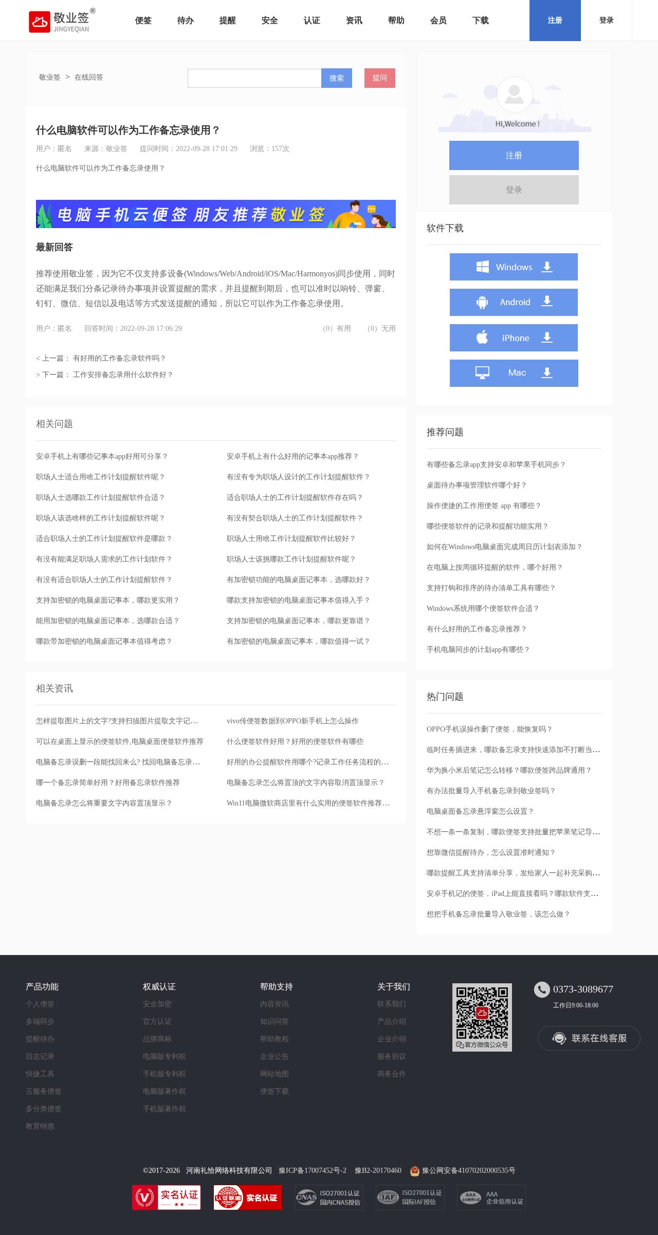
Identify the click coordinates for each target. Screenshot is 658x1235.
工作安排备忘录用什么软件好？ (123, 375)
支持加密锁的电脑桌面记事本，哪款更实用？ (108, 600)
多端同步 (40, 1021)
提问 (380, 78)
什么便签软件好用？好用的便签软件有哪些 (295, 741)
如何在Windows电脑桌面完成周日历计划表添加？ (505, 547)
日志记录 (40, 1056)
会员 (438, 20)
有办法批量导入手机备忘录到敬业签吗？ (491, 791)
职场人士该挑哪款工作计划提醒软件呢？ (291, 559)
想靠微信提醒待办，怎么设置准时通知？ (491, 852)
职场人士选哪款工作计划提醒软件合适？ (101, 497)
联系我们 (391, 1004)
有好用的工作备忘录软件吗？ (120, 358)
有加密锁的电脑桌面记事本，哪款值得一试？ (299, 641)
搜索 (337, 78)
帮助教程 (274, 1039)
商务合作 (391, 1074)
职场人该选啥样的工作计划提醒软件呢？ (101, 518)
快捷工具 (40, 1074)
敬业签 (50, 77)
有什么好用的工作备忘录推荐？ (477, 629)
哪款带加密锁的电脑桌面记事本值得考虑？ (104, 641)
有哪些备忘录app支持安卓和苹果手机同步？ (496, 465)
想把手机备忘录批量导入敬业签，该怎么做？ (499, 914)
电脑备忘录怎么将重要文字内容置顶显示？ (104, 803)
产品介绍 (391, 1021)
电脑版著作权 (164, 1091)
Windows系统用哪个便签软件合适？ (483, 608)
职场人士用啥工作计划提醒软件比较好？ (291, 538)
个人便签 (40, 1004)
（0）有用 (335, 328)
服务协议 (391, 1056)
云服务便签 (44, 1091)
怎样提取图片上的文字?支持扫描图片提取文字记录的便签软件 (134, 721)
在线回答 (89, 77)
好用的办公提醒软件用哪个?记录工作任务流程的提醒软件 (318, 762)
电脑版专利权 (164, 1056)
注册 (555, 20)
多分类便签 (44, 1109)
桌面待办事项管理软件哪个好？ (477, 485)
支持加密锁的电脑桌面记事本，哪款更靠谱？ (299, 621)
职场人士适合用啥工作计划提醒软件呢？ (101, 477)
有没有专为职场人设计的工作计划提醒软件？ (299, 477)
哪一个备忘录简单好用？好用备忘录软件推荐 (108, 783)
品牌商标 (157, 1039)
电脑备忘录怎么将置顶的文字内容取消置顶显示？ (306, 783)
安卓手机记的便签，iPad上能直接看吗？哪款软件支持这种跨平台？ (534, 893)
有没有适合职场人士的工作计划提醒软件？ (104, 580)
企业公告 (274, 1056)
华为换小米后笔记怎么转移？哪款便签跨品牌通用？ (509, 770)
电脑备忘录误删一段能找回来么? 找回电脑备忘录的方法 (125, 762)
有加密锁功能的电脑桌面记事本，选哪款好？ (299, 580)
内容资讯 (274, 1004)
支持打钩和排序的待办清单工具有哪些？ (491, 588)
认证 (312, 20)
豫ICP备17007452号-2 (312, 1170)
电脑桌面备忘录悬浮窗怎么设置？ (481, 811)
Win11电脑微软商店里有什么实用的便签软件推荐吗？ (311, 803)
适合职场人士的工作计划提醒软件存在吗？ (295, 497)
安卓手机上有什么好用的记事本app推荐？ (293, 456)
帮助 (396, 20)
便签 (143, 20)
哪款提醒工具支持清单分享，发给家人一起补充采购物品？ (520, 873)
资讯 (354, 20)
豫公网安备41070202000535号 (469, 1170)
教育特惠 (40, 1126)
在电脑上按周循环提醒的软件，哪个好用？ (495, 567)
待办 (185, 20)
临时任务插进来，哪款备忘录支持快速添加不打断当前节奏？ (524, 750)
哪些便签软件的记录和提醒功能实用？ (488, 526)
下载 (480, 20)
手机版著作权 (164, 1109)
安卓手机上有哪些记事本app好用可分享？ (102, 456)
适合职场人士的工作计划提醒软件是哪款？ (104, 538)
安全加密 (157, 1004)
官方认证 (157, 1021)
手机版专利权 (164, 1074)
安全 (270, 20)
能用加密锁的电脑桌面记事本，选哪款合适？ (108, 621)
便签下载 (274, 1091)
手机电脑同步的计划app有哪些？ (479, 649)
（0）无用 (379, 328)
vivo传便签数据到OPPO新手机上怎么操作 (293, 721)
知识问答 (274, 1021)
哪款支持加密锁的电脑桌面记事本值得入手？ (299, 600)
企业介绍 (391, 1039)
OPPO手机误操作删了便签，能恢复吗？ (490, 729)
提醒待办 (40, 1039)
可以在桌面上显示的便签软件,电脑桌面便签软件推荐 (120, 741)
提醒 (228, 20)
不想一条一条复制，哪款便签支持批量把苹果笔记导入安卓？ (524, 832)
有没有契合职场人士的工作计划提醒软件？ (295, 518)
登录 (606, 20)
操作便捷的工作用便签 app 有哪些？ (484, 506)
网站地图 (274, 1074)
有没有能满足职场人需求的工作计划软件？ (104, 559)
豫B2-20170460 (378, 1170)
